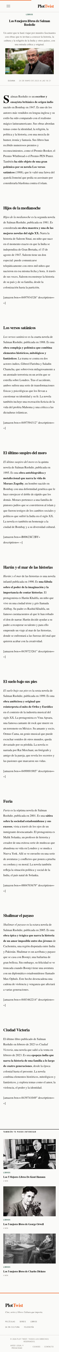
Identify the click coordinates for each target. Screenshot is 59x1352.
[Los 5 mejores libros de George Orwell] (29, 1201)
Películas (10, 1321)
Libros (29, 14)
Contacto (49, 1347)
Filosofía (29, 1327)
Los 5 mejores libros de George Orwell (23, 1224)
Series (23, 1321)
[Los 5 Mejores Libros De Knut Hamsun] (29, 1154)
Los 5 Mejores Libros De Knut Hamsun (24, 1177)
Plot (46, 6)
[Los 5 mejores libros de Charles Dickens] (29, 1249)
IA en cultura (12, 1327)
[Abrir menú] (8, 6)
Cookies (36, 1347)
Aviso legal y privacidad (16, 1347)
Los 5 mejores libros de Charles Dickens (24, 1271)
